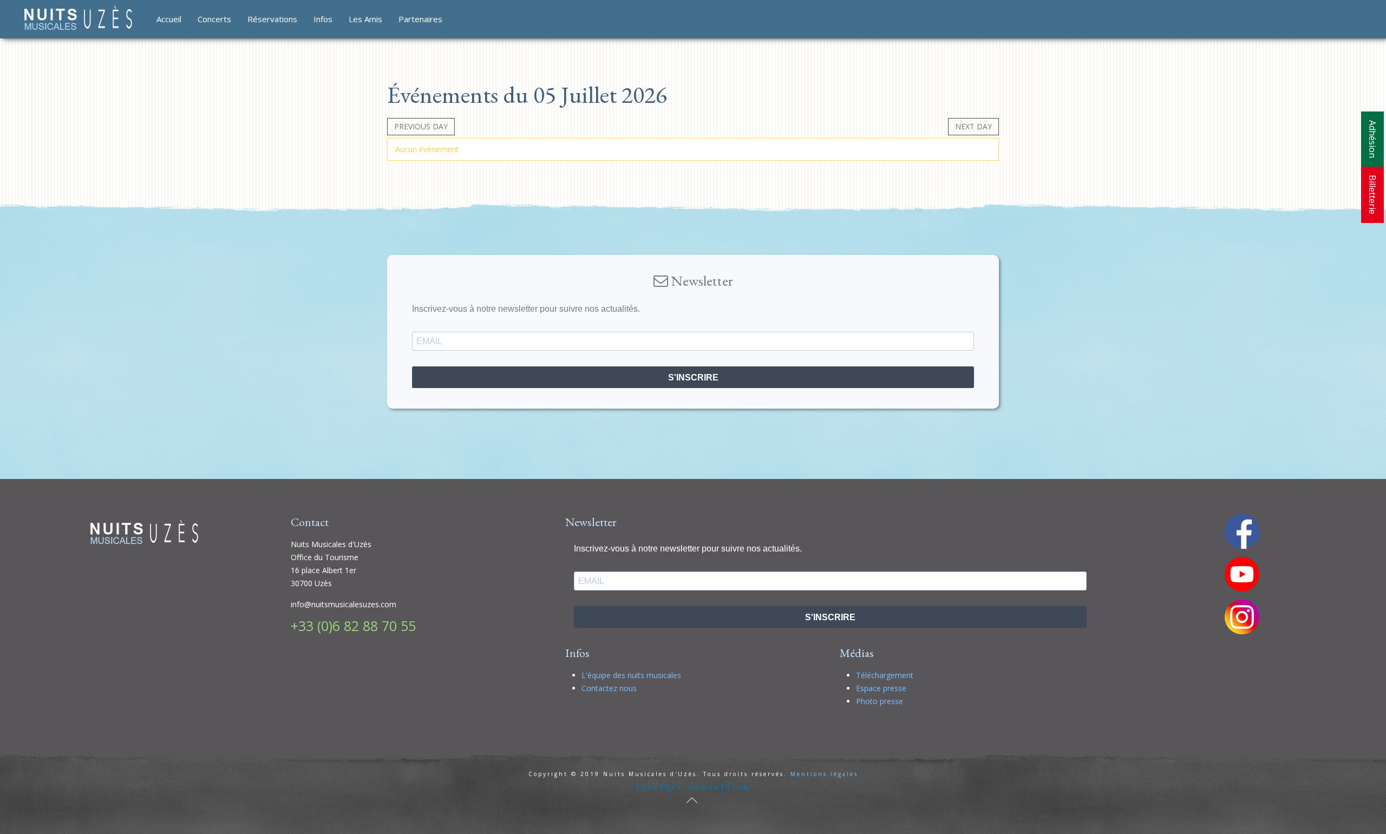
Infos (322, 19)
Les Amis (365, 19)
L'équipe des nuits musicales (631, 675)
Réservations (272, 19)
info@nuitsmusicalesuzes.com (343, 604)
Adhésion (1372, 139)
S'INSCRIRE (693, 377)
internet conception (693, 787)
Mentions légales (824, 774)
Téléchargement (884, 675)
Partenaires (420, 19)
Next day (973, 126)
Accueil (168, 19)
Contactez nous (609, 688)
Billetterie (1372, 194)
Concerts (214, 19)
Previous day (421, 126)
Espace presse (881, 688)
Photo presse (879, 701)
